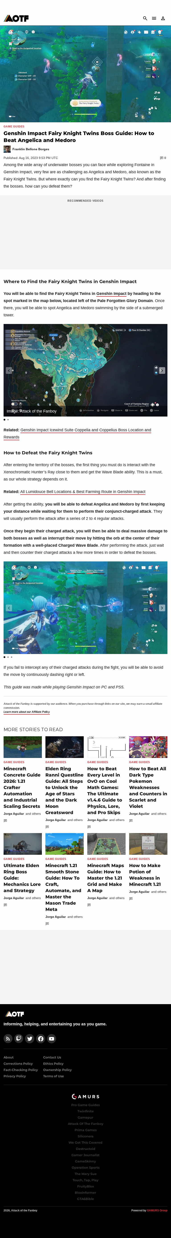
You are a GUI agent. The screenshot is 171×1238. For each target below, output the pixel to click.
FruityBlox (85, 1186)
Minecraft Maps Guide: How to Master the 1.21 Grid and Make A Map (105, 878)
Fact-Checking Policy (21, 1070)
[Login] (163, 18)
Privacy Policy (15, 1076)
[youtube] (51, 1038)
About (9, 1057)
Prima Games (86, 1130)
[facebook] (40, 1038)
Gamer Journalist (85, 1155)
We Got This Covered (85, 1143)
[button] (162, 370)
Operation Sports (86, 1168)
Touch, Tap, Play (85, 1180)
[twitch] (18, 1038)
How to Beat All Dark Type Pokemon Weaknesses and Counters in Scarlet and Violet (148, 787)
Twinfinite (85, 1111)
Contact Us (52, 1057)
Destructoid (85, 1149)
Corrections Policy (18, 1064)
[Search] (145, 18)
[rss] (8, 1038)
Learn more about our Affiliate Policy (27, 711)
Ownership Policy (57, 1070)
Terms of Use (53, 1076)
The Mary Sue (86, 1174)
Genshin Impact (111, 293)
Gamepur (85, 1117)
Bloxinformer (85, 1193)
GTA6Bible (85, 1199)
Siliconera (86, 1136)
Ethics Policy (53, 1064)
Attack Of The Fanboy (85, 1124)
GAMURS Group (157, 1210)
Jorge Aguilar (14, 813)
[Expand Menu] (154, 18)
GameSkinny (85, 1161)
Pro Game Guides (85, 1105)
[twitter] (29, 1038)
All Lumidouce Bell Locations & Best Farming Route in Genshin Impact (82, 491)
